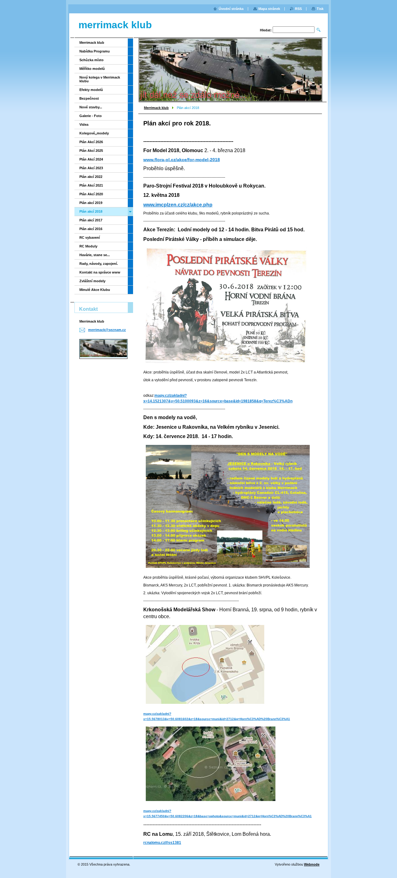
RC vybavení (89, 237)
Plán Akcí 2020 (91, 194)
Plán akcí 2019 (90, 203)
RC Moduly (88, 246)
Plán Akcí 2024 (91, 159)
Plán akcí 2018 (90, 211)
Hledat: (266, 30)
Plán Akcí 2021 (91, 185)
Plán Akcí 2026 (91, 142)
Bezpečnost (89, 98)
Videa (83, 124)
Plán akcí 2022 (90, 177)
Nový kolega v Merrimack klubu (99, 79)
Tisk (320, 9)
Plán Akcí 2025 (91, 150)
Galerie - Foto (90, 116)
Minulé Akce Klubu (94, 290)
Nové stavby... (90, 107)
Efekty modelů (91, 90)
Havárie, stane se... (94, 255)
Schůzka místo (91, 60)
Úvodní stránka (231, 9)
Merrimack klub (156, 108)
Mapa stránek (269, 9)
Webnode (311, 864)
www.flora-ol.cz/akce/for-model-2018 (181, 159)
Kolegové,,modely (94, 133)
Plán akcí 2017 (90, 220)
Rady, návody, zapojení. (98, 263)
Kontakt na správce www (99, 272)
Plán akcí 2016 (90, 229)
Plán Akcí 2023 (91, 168)
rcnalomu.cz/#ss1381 (162, 842)
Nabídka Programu (94, 51)
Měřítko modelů (92, 68)
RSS (298, 9)
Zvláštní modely (92, 281)
